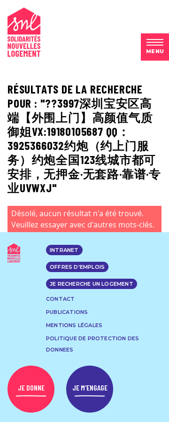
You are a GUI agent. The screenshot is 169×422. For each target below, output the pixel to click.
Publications (67, 312)
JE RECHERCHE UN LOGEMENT (91, 284)
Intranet (64, 250)
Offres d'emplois (77, 267)
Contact (60, 299)
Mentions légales (74, 325)
